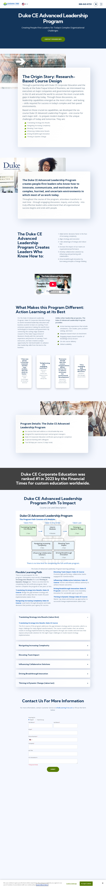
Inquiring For (31, 717)
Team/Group (40, 720)
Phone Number (32, 736)
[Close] (102, 883)
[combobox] (31, 740)
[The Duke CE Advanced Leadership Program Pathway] (53, 539)
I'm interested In (32, 757)
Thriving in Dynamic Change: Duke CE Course (70, 597)
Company (31, 743)
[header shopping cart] (96, 4)
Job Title (30, 750)
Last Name (57, 722)
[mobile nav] (101, 4)
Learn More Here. (42, 885)
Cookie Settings (71, 884)
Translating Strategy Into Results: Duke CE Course (38, 623)
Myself (31, 720)
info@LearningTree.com (64, 708)
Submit (53, 769)
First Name (31, 722)
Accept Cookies (86, 884)
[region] (53, 883)
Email (30, 729)
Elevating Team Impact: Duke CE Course (69, 572)
